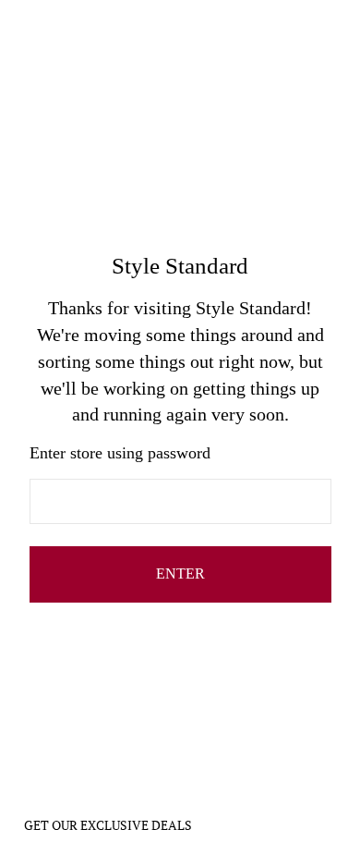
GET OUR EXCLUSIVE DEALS (108, 825)
